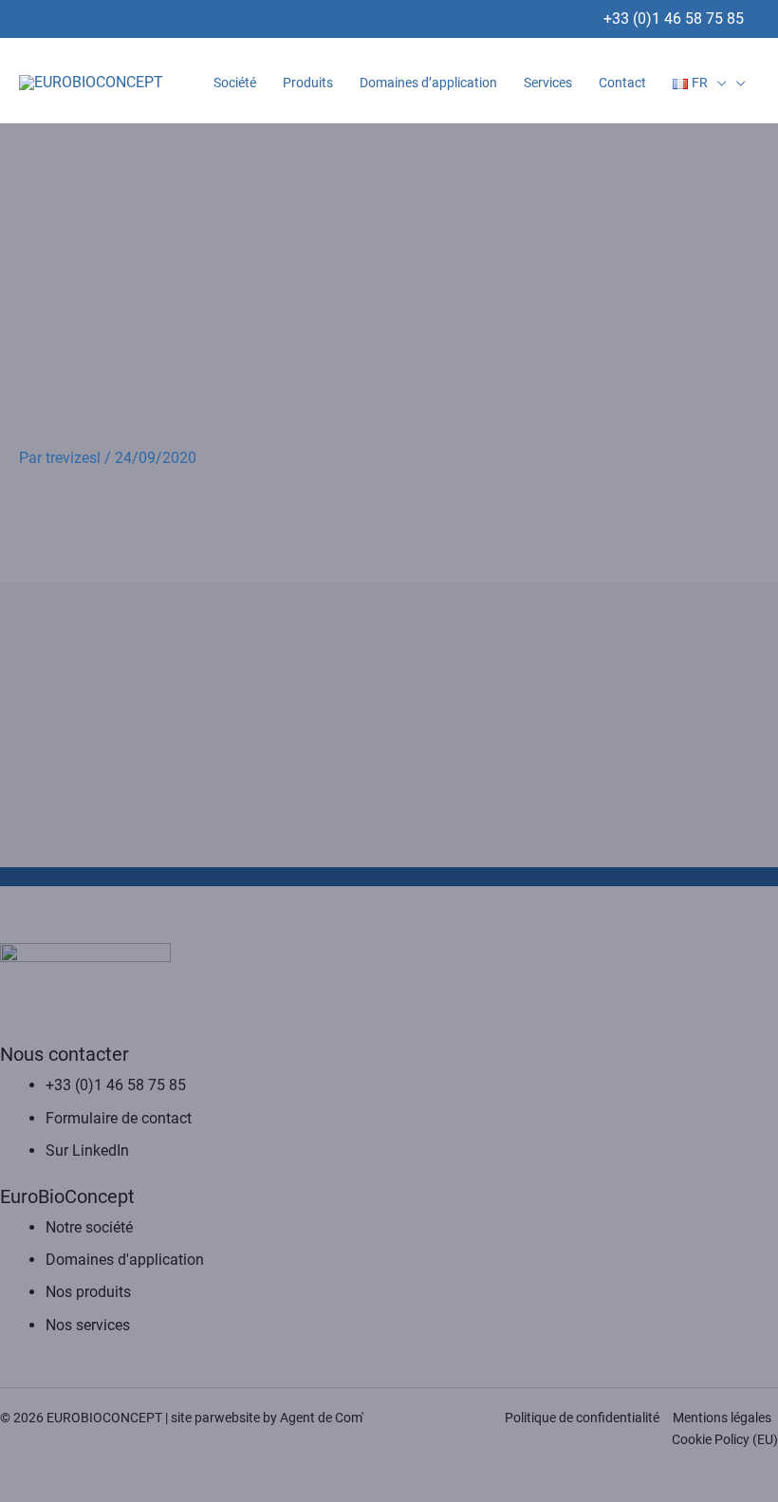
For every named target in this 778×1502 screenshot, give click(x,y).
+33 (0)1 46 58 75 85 (673, 18)
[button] (717, 82)
